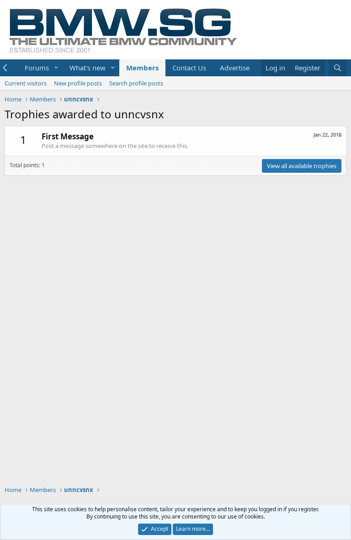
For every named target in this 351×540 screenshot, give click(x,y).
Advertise (235, 67)
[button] (56, 67)
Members (142, 67)
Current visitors (26, 83)
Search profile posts (136, 83)
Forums (37, 67)
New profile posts (78, 83)
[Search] (337, 67)
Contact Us (189, 67)
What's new (87, 67)
